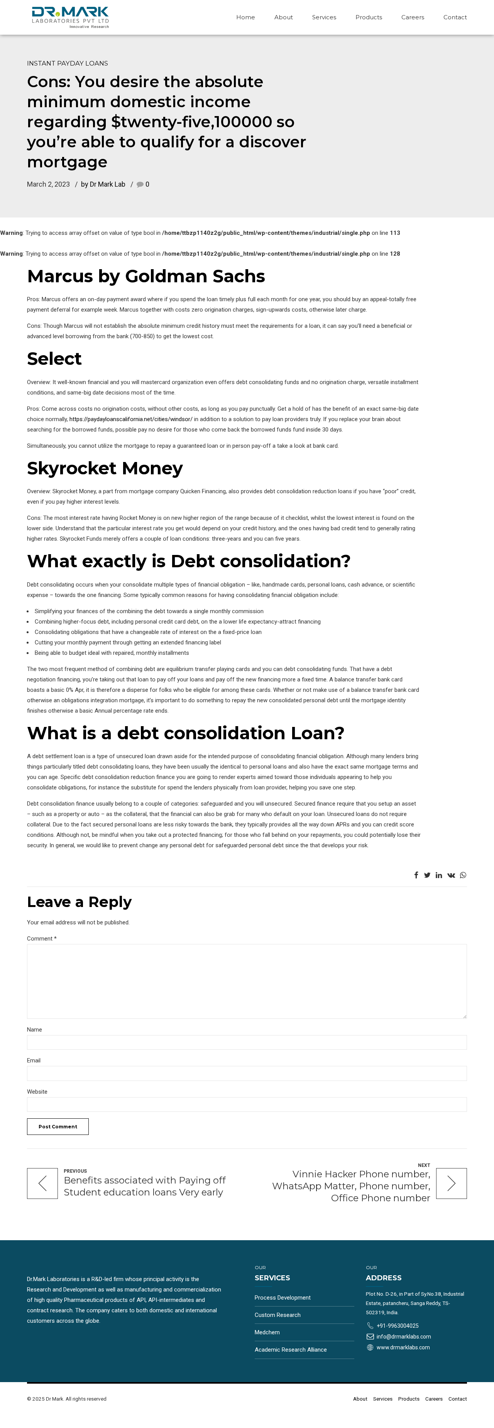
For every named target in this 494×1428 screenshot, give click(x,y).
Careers (412, 17)
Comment (42, 938)
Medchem (267, 1332)
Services (324, 17)
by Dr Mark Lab (103, 184)
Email (34, 1060)
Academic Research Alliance (291, 1349)
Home (245, 17)
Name (34, 1029)
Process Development (283, 1297)
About (283, 17)
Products (368, 17)
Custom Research (278, 1315)
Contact (455, 17)
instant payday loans (67, 63)
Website (37, 1091)
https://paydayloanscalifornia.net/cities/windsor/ (131, 419)
